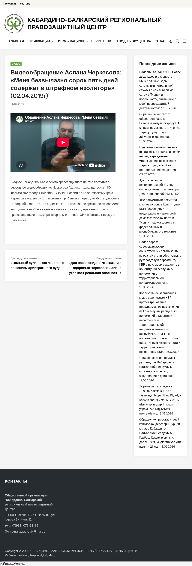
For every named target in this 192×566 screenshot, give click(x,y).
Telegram (10, 3)
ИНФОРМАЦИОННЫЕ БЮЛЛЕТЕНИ (84, 41)
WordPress (29, 555)
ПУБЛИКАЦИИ (39, 41)
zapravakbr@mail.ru (32, 531)
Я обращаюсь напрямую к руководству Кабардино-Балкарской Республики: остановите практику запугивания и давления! (157, 367)
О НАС (160, 41)
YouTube (25, 3)
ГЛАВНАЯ (16, 41)
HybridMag (47, 555)
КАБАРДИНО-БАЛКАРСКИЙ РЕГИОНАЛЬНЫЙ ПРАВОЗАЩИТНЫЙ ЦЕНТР (94, 23)
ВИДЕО (16, 64)
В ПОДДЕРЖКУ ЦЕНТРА (133, 41)
